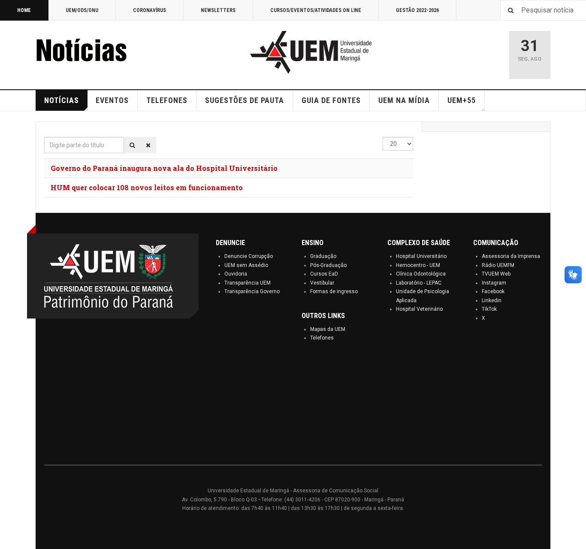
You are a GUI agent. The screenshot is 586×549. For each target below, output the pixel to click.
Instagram (494, 283)
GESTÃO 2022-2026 (417, 10)
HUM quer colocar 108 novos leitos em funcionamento (147, 187)
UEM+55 (461, 100)
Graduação (323, 256)
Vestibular (322, 283)
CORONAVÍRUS (149, 10)
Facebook (493, 291)
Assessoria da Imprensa (511, 256)
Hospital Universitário (421, 256)
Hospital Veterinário (419, 309)
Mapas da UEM (327, 329)
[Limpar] (148, 145)
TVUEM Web (496, 274)
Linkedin (491, 300)
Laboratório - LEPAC (418, 283)
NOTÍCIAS (61, 100)
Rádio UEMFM (498, 265)
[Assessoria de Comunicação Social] (100, 52)
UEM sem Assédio (246, 265)
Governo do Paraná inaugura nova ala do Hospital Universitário (164, 168)
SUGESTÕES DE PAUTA (244, 100)
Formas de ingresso (334, 291)
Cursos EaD (324, 274)
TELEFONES (166, 100)
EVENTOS (112, 100)
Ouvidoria (235, 274)
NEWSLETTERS (218, 10)
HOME (24, 10)
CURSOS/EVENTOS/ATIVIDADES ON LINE (315, 10)
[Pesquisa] (132, 145)
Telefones (322, 338)
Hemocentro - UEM (418, 265)
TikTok (489, 309)
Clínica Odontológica (421, 274)
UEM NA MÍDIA (404, 100)
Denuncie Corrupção (248, 256)
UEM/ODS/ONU (82, 10)
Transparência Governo (252, 291)
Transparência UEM (247, 283)
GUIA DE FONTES (331, 100)
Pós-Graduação (328, 265)
